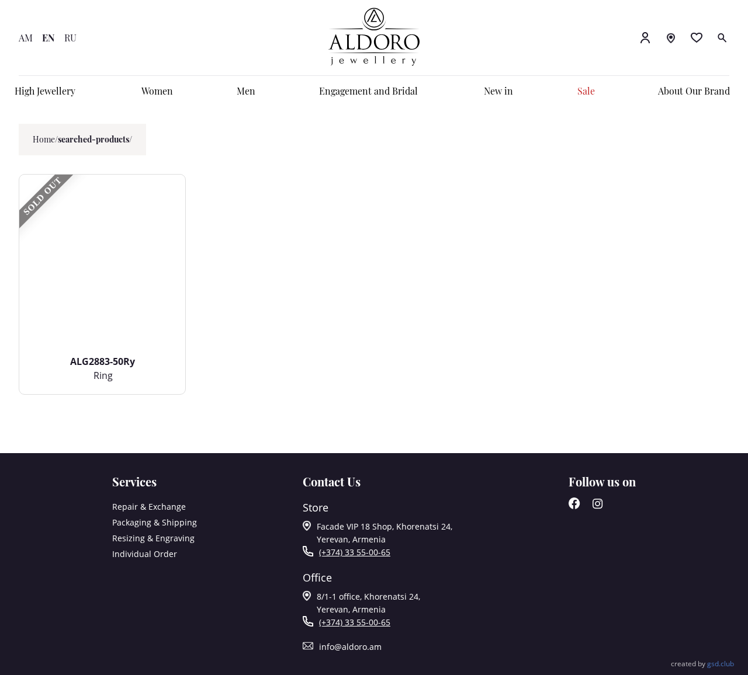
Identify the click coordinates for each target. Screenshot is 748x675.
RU (70, 38)
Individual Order (144, 553)
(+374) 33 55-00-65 (354, 552)
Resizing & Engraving (153, 538)
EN (48, 38)
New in (498, 91)
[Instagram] (597, 506)
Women (157, 91)
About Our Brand (694, 91)
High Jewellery (45, 91)
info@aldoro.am (350, 646)
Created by (702, 664)
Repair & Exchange (149, 506)
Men (246, 91)
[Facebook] (574, 506)
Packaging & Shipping (154, 522)
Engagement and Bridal (368, 91)
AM (26, 38)
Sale (586, 91)
